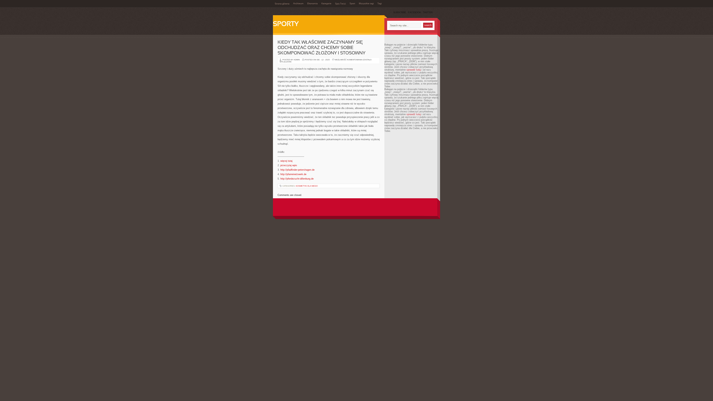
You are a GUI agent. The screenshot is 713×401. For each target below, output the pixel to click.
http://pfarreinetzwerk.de (293, 174)
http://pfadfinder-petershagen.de (297, 169)
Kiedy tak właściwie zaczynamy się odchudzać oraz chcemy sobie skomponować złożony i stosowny (321, 47)
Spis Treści (340, 4)
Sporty (286, 24)
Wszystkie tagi (366, 4)
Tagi (379, 4)
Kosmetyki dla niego (307, 186)
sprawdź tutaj (413, 69)
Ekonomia (312, 4)
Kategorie (326, 4)
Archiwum (298, 4)
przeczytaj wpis (288, 165)
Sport (352, 4)
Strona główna (282, 4)
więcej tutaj (286, 160)
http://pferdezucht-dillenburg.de (297, 178)
